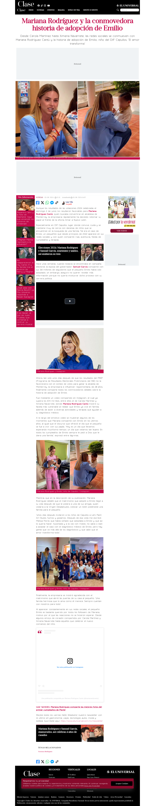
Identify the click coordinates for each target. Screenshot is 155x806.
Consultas (72, 791)
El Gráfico (72, 775)
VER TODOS (122, 231)
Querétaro (91, 775)
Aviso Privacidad (116, 797)
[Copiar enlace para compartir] (57, 203)
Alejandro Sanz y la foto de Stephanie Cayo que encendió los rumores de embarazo (25, 218)
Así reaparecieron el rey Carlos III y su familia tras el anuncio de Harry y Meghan (25, 266)
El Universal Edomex (92, 789)
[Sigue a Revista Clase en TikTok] (42, 6)
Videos (106, 797)
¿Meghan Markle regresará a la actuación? (25, 242)
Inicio (31, 10)
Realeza (61, 10)
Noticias (40, 10)
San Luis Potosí (93, 777)
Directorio (70, 797)
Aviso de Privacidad (92, 786)
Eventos (50, 10)
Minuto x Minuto (90, 10)
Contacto (61, 797)
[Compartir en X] (42, 203)
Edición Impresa (23, 797)
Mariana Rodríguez (45, 752)
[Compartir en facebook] (37, 203)
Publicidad (86, 797)
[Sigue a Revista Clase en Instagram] (45, 6)
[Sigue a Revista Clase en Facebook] (39, 6)
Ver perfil (69, 204)
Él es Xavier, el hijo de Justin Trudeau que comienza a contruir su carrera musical (24, 319)
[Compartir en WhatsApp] (47, 203)
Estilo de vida (74, 10)
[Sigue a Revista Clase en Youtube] (49, 6)
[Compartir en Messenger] (52, 203)
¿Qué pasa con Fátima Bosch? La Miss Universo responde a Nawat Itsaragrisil (25, 292)
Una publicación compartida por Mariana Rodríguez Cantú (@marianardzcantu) (70, 698)
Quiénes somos (43, 797)
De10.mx (71, 777)
